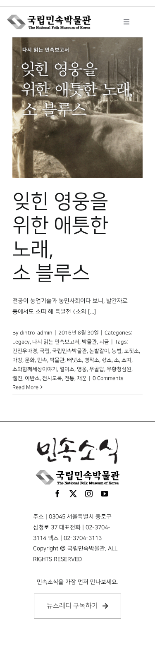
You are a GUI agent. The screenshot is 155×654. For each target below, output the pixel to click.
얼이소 (67, 369)
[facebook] (57, 493)
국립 (45, 351)
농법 (117, 351)
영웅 (82, 369)
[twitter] (73, 493)
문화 (30, 360)
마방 (17, 360)
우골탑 (96, 369)
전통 (69, 378)
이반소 (32, 378)
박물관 (57, 360)
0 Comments (108, 378)
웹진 (17, 378)
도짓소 (131, 351)
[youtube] (104, 493)
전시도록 (52, 378)
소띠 (126, 360)
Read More (25, 387)
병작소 (91, 360)
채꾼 (82, 378)
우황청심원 (119, 369)
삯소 (107, 360)
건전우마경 (24, 351)
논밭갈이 (99, 351)
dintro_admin (36, 333)
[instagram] (89, 493)
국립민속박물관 (69, 351)
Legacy (21, 342)
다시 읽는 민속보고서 (55, 342)
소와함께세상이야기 (34, 369)
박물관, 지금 (95, 342)
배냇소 (74, 360)
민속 (42, 360)
